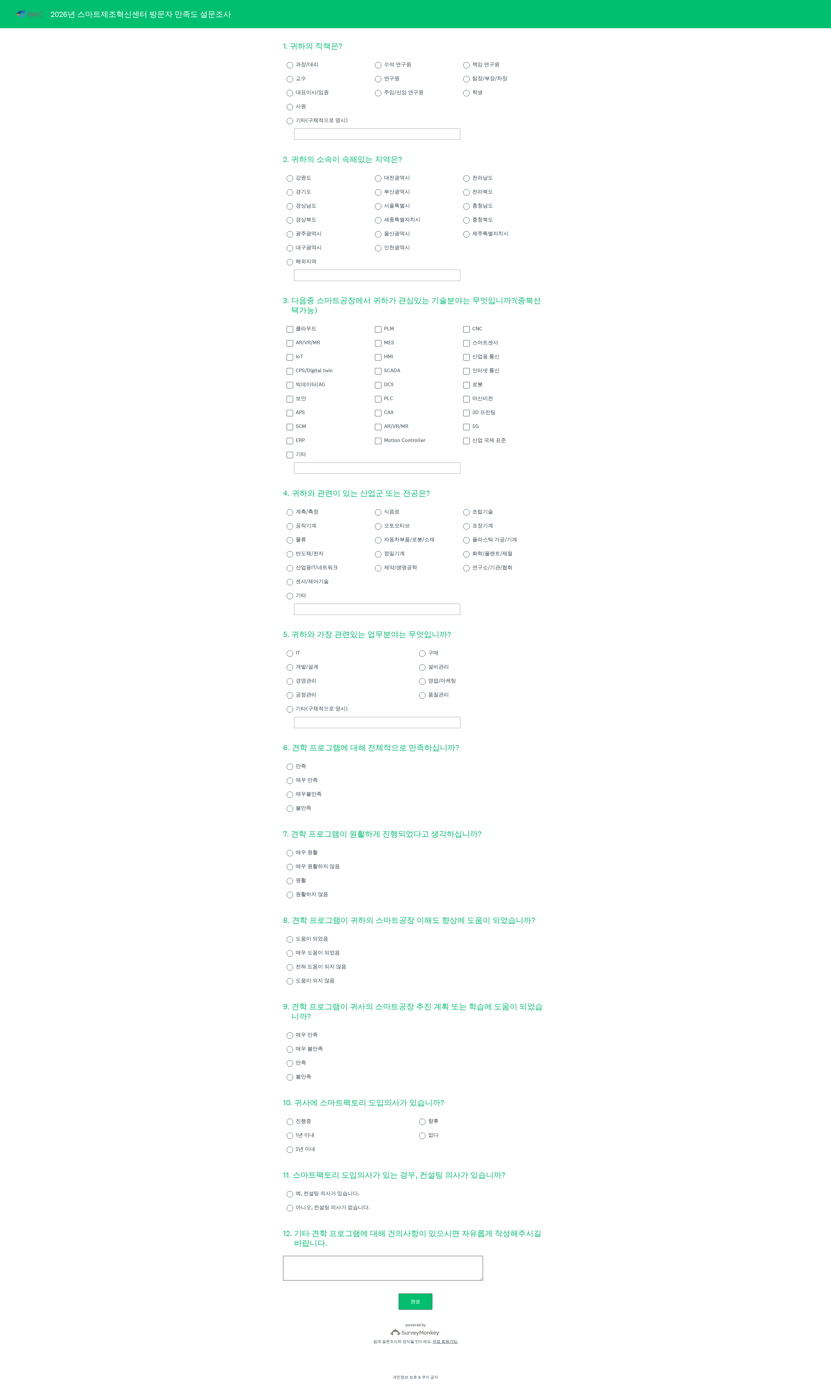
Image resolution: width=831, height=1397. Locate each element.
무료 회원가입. (445, 1341)
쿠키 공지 (430, 1377)
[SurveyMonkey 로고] (415, 1332)
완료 (415, 1301)
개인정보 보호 (405, 1377)
